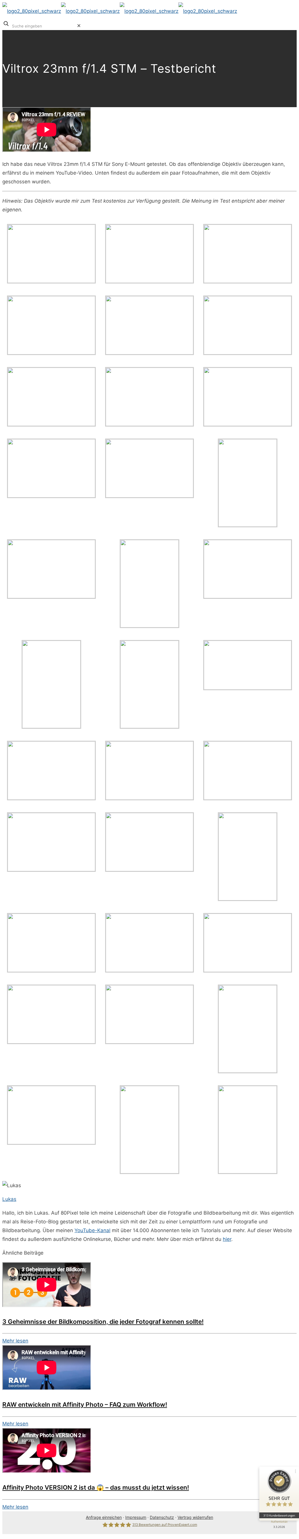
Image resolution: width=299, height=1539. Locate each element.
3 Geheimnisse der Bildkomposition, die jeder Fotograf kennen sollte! (103, 1321)
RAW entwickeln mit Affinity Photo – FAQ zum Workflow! (84, 1404)
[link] (79, 26)
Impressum (135, 1517)
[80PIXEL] (119, 11)
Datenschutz (162, 1517)
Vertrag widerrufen (195, 1517)
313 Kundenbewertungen (279, 1515)
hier (227, 1239)
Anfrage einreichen (104, 1517)
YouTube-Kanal (92, 1230)
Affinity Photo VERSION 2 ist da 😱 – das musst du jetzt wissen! (95, 1487)
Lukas (9, 1199)
